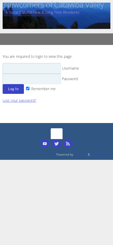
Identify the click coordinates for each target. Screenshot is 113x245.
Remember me (43, 88)
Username (70, 68)
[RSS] (68, 143)
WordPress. (99, 154)
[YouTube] (44, 143)
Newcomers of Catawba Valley (54, 4)
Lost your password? (19, 100)
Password (69, 78)
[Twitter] (56, 143)
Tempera (80, 154)
